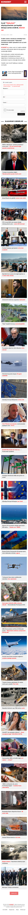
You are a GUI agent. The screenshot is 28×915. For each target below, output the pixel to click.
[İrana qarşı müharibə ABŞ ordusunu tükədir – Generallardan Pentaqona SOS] (14, 592)
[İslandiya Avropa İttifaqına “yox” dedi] (14, 490)
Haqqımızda (11, 909)
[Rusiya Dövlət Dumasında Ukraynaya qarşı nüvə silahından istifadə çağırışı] (14, 540)
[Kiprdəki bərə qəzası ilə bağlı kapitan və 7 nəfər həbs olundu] (14, 262)
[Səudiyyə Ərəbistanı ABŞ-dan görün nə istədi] (14, 464)
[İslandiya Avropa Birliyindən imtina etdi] (14, 388)
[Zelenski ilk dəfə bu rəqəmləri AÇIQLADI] (14, 288)
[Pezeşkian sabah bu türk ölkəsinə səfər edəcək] (14, 336)
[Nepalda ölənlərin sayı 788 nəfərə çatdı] (14, 697)
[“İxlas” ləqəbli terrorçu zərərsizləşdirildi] (14, 312)
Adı (4, 96)
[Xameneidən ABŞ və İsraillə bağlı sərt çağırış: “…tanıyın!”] (14, 747)
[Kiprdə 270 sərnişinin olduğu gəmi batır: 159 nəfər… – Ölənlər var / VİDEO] (14, 514)
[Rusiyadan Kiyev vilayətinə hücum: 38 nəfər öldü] (14, 800)
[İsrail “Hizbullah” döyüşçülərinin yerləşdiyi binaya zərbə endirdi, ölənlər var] (14, 13)
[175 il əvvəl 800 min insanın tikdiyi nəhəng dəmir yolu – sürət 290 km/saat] (14, 211)
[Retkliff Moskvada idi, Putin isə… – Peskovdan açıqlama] (14, 438)
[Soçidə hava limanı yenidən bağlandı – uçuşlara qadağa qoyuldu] (14, 645)
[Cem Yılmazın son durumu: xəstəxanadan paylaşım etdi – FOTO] (14, 412)
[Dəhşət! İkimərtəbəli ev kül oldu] (14, 826)
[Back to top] (24, 911)
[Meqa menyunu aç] (25, 2)
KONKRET (11, 904)
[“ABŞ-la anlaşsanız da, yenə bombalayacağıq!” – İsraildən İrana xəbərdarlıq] (14, 772)
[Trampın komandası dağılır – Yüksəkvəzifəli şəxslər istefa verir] (14, 161)
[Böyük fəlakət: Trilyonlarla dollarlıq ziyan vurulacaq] (14, 850)
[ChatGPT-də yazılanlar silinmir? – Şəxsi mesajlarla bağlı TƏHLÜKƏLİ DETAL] (14, 721)
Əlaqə (17, 909)
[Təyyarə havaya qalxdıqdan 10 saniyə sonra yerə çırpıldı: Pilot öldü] (14, 671)
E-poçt (4, 102)
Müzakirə (5, 88)
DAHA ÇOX (14, 893)
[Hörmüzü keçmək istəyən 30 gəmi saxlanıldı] (14, 362)
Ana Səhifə (5, 909)
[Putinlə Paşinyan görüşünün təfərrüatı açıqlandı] (14, 237)
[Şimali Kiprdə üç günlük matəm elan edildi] (14, 187)
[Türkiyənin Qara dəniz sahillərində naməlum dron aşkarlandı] (14, 566)
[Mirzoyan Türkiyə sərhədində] (14, 876)
